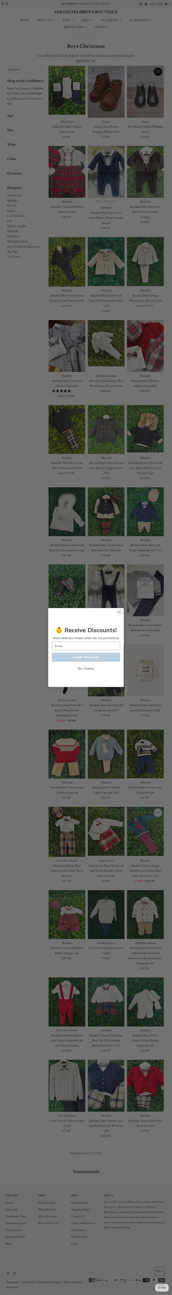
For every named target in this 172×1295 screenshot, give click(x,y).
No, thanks (86, 668)
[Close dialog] (119, 612)
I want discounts (86, 657)
